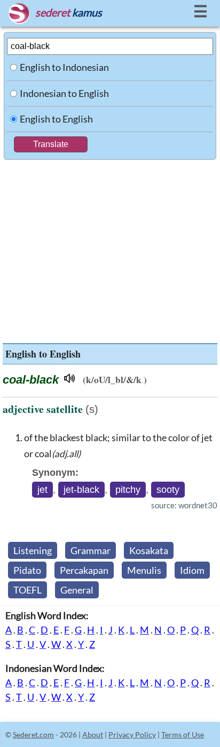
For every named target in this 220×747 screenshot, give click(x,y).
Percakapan (84, 570)
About (92, 734)
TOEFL (27, 590)
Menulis (144, 570)
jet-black (81, 489)
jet (42, 489)
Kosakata (148, 550)
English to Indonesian (64, 67)
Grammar (90, 550)
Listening (32, 550)
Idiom (192, 570)
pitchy (127, 489)
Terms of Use (182, 734)
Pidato (27, 570)
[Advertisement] (110, 248)
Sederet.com (33, 734)
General (76, 590)
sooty (167, 489)
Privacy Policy (132, 734)
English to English (56, 119)
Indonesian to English (64, 93)
